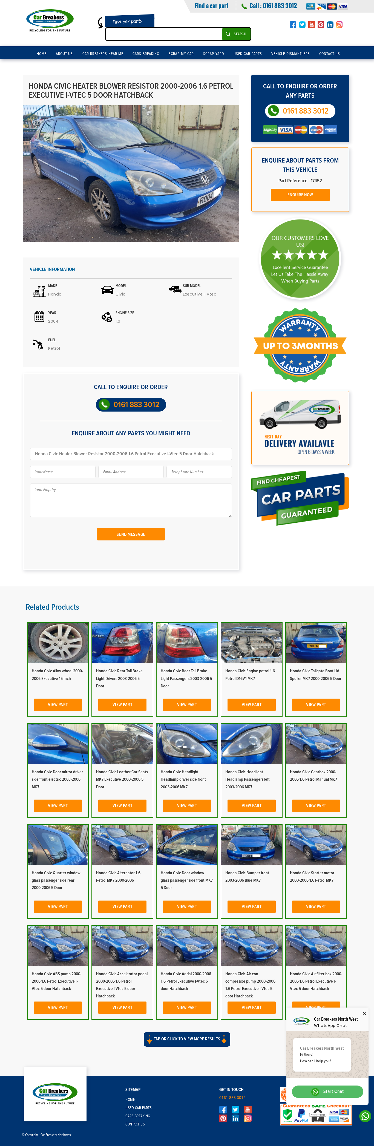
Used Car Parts (248, 54)
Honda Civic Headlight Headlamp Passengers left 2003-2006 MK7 (247, 779)
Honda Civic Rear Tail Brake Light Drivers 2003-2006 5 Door (119, 678)
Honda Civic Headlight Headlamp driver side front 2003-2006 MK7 (183, 779)
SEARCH (240, 34)
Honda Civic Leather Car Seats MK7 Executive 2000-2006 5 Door (122, 779)
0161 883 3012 (280, 5)
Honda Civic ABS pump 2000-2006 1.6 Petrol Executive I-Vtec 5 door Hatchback (56, 981)
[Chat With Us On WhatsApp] (363, 1117)
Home (42, 54)
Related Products (52, 607)
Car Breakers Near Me (102, 54)
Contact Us (329, 54)
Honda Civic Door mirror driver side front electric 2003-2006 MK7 (57, 779)
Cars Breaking (146, 54)
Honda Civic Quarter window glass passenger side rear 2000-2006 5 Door (56, 880)
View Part (58, 704)
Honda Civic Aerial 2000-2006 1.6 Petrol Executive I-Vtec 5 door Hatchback (186, 981)
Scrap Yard (213, 54)
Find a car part (211, 5)
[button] (187, 1044)
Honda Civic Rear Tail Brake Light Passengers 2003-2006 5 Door (186, 678)
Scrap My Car (181, 54)
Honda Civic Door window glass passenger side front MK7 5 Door (187, 880)
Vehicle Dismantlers (290, 54)
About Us (64, 54)
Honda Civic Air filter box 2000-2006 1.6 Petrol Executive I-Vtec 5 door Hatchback (316, 981)
